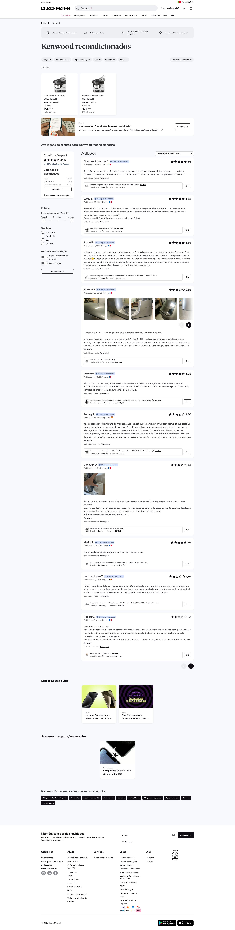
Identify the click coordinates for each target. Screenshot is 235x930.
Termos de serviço (128, 858)
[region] (117, 705)
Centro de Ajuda (74, 886)
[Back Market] (55, 8)
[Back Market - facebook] (55, 873)
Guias (69, 890)
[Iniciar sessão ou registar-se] (184, 8)
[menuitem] (80, 15)
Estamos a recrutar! (49, 868)
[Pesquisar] (77, 8)
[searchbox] (118, 8)
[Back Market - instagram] (43, 873)
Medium (149, 861)
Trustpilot (150, 858)
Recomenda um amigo (103, 858)
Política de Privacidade (129, 872)
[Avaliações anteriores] (184, 666)
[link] (182, 126)
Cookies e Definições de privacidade (130, 877)
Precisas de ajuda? (169, 8)
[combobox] (47, 59)
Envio (69, 876)
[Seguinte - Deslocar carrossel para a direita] (188, 325)
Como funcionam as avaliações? (58, 195)
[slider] (43, 220)
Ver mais (88, 349)
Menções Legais (127, 889)
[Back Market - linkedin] (49, 873)
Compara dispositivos (76, 894)
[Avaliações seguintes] (191, 666)
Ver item (143, 185)
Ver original (104, 178)
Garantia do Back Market (130, 868)
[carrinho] (191, 8)
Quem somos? (47, 858)
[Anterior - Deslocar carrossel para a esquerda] (181, 325)
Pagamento (72, 872)
